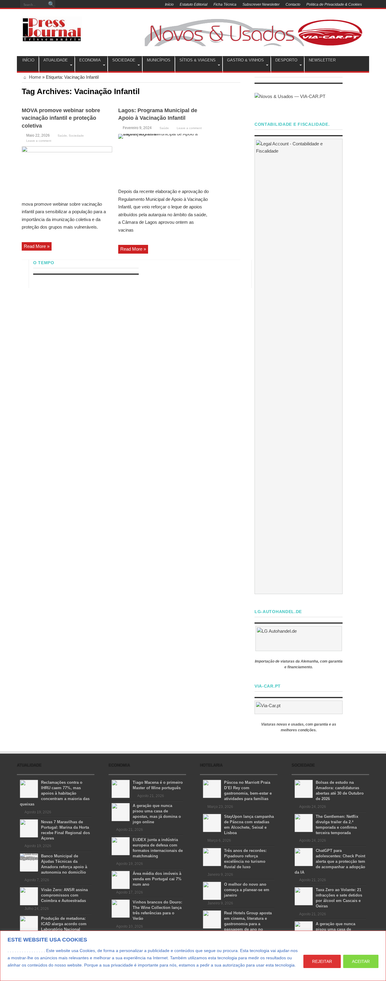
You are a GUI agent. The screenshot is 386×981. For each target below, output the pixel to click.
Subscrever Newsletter (261, 4)
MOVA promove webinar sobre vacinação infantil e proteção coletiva (61, 117)
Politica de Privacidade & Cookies (334, 4)
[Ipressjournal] (52, 28)
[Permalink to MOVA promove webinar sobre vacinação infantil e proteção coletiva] (67, 171)
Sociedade (123, 60)
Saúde (62, 135)
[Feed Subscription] (238, 90)
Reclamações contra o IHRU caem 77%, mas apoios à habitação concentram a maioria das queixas (55, 793)
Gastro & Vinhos (245, 60)
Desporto (286, 60)
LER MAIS (19, 972)
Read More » (36, 246)
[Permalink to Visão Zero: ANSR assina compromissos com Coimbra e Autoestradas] (29, 895)
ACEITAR (361, 961)
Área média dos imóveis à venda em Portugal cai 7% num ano (157, 879)
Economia (90, 60)
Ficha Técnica (225, 4)
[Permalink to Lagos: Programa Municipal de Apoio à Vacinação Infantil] (163, 158)
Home (34, 77)
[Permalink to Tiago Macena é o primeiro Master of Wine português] (121, 788)
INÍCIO (28, 60)
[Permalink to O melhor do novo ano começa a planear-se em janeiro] (212, 890)
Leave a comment (38, 140)
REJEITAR (322, 961)
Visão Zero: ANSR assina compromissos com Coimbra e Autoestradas (64, 895)
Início (169, 4)
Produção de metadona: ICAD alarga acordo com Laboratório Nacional (64, 924)
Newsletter (322, 60)
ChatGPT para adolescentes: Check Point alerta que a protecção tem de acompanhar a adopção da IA (330, 861)
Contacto (293, 4)
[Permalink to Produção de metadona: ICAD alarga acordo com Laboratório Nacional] (29, 924)
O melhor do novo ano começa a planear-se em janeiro (246, 889)
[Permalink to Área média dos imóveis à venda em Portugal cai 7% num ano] (121, 879)
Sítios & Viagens (197, 60)
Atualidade (55, 60)
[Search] (51, 4)
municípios (158, 60)
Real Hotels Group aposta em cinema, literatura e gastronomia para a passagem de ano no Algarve (237, 924)
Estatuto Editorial (193, 4)
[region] (193, 956)
